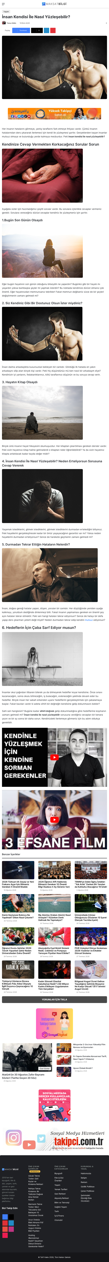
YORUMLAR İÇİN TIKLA (54, 999)
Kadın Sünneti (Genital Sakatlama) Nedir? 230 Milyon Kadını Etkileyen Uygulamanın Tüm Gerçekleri (53, 985)
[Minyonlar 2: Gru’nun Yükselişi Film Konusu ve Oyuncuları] (64, 1048)
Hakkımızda (86, 1173)
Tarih (56, 1211)
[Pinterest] (53, 30)
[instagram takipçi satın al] (54, 1139)
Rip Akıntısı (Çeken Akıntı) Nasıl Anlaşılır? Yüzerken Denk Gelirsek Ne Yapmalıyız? (54, 917)
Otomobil (58, 1220)
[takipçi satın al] (54, 113)
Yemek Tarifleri (60, 1189)
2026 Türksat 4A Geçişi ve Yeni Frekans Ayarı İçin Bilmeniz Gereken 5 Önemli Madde (18, 884)
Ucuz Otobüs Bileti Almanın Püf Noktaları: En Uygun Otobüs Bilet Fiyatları (35, 1225)
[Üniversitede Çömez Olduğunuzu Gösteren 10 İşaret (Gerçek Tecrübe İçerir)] (91, 903)
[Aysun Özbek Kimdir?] (64, 1072)
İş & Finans (59, 1216)
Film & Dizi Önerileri (58, 1179)
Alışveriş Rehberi (61, 1198)
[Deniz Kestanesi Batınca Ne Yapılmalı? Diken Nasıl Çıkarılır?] (18, 903)
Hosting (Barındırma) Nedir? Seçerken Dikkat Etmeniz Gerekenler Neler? (36, 1241)
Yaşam (6, 12)
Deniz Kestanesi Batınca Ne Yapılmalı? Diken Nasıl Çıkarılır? (18, 916)
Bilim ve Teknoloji (61, 1202)
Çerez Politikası (87, 1191)
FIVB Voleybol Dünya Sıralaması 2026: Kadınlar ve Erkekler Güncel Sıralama (91, 950)
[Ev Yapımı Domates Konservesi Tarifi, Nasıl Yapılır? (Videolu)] (64, 1060)
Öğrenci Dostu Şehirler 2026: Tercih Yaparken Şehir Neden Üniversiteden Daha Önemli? (17, 950)
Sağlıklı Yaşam (60, 1207)
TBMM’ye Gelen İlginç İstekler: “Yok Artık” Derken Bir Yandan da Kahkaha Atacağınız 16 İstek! (91, 884)
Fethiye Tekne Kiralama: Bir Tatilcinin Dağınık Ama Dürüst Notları (35, 1194)
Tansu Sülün (11, 23)
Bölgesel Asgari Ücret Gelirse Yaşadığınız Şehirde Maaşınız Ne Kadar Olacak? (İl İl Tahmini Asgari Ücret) (90, 985)
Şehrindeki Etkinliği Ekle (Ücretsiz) (86, 1198)
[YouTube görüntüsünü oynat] (54, 757)
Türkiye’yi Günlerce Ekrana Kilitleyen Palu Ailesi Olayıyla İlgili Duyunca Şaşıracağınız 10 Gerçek (17, 985)
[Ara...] (105, 5)
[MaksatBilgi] (54, 4)
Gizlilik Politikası (87, 1186)
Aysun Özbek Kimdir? (83, 1068)
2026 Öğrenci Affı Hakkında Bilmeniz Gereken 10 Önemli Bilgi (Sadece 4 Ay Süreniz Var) (54, 884)
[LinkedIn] (46, 30)
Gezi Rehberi (60, 1194)
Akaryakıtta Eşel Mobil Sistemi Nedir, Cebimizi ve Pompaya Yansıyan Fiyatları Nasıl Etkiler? (54, 950)
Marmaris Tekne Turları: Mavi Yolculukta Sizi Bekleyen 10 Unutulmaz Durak (35, 1209)
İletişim (84, 1178)
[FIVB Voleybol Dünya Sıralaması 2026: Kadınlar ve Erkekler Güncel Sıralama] (91, 936)
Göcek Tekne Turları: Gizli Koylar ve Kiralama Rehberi (35, 1180)
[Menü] (3, 5)
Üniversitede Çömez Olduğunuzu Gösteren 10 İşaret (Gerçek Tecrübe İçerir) (91, 917)
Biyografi (58, 1173)
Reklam (84, 1182)
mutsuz (89, 620)
